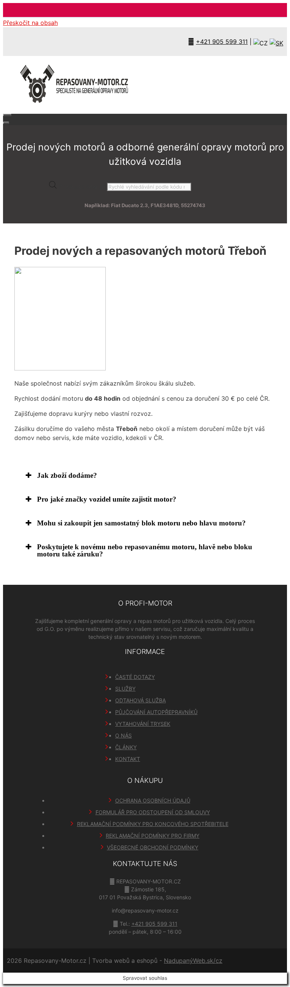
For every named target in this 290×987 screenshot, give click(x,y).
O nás (123, 735)
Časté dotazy (135, 677)
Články (126, 747)
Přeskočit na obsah (30, 22)
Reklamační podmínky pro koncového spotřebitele (152, 824)
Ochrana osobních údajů (152, 800)
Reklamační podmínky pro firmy (152, 835)
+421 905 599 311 (222, 41)
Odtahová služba (140, 700)
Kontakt (127, 759)
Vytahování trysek (142, 723)
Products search (83, 186)
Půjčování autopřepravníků (156, 712)
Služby (125, 688)
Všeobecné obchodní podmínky (152, 847)
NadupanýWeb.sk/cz (193, 960)
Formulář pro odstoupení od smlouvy (153, 812)
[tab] (145, 475)
